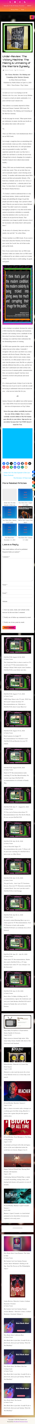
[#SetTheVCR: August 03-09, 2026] (17, 756)
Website (4, 601)
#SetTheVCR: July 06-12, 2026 (13, 915)
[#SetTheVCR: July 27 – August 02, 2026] (17, 795)
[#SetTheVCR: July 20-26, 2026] (17, 830)
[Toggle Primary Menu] (32, 17)
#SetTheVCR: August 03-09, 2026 (14, 767)
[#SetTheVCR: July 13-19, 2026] (17, 866)
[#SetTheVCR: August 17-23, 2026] (17, 682)
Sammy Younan (9, 70)
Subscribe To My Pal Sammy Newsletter (14, 5)
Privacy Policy (15, 9)
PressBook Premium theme (21, 1421)
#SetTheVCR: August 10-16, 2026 (14, 730)
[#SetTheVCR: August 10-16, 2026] (17, 719)
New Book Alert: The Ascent (12, 1400)
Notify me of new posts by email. (14, 622)
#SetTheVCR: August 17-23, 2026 (14, 694)
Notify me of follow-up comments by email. (17, 617)
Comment (6, 557)
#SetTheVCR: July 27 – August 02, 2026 (16, 807)
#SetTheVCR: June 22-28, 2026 (13, 991)
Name (4, 585)
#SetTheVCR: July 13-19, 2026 (13, 878)
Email (4, 593)
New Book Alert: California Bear (14, 1335)
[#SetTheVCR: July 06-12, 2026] (17, 903)
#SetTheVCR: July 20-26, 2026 (13, 841)
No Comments (20, 70)
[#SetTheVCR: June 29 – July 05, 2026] (17, 943)
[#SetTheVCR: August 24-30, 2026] (17, 645)
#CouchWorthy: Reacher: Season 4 (14, 1103)
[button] (3, 463)
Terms (22, 9)
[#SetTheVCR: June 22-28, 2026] (17, 979)
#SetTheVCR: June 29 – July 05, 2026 (15, 954)
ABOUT (29, 5)
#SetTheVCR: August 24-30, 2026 (14, 657)
